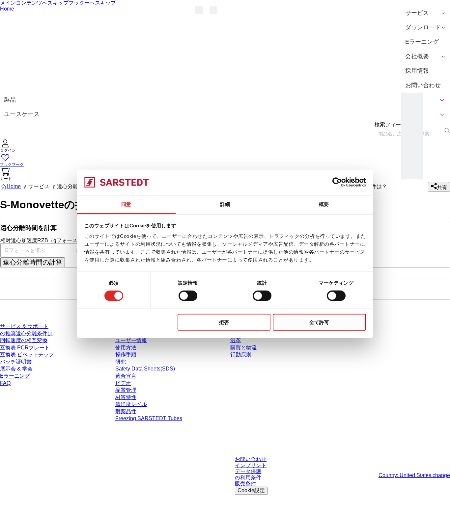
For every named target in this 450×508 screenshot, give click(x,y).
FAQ (5, 383)
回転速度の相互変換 (23, 340)
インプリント (251, 465)
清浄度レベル (131, 404)
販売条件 (245, 483)
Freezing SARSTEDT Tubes (148, 418)
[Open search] (447, 131)
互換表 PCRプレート (25, 347)
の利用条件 (248, 477)
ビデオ (123, 383)
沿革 (235, 340)
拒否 (224, 322)
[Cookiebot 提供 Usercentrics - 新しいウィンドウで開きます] (337, 182)
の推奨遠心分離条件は (26, 333)
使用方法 (125, 347)
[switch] (188, 296)
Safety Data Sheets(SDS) (145, 368)
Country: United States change (414, 475)
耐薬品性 (125, 411)
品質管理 (125, 390)
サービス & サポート (24, 326)
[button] (8, 147)
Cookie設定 (251, 490)
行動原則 (240, 354)
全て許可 (319, 322)
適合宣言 (125, 376)
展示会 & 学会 (16, 368)
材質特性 (125, 397)
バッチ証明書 (16, 362)
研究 (120, 362)
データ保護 (248, 471)
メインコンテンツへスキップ (34, 3)
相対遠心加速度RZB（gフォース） (41, 240)
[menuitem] (425, 13)
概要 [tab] (324, 204)
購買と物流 (243, 347)
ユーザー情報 (131, 340)
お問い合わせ (251, 459)
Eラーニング (15, 376)
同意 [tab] (126, 204)
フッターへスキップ (92, 3)
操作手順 (125, 354)
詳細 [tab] (225, 204)
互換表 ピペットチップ (27, 354)
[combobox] (41, 250)
